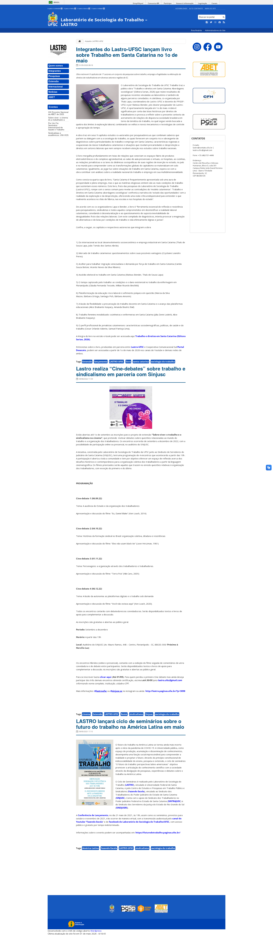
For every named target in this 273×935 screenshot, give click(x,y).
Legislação (202, 3)
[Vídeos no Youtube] (215, 22)
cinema (86, 714)
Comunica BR (153, 3)
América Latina (90, 848)
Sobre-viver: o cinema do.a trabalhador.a (58, 119)
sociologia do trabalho (163, 361)
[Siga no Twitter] (211, 22)
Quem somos (55, 65)
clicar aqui (105, 677)
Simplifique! (138, 3)
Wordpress (96, 930)
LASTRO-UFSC (116, 361)
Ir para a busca (83, 8)
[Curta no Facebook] (207, 22)
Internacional (55, 86)
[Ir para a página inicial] (79, 41)
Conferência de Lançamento (93, 815)
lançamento (100, 361)
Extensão (53, 81)
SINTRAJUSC (174, 801)
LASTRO (129, 784)
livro (128, 361)
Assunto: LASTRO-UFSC (94, 41)
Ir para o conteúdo (55, 8)
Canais (214, 3)
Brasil (57, 2)
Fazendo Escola (136, 791)
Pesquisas (54, 76)
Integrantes (54, 71)
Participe (167, 3)
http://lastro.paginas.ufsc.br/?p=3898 (165, 691)
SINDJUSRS (121, 807)
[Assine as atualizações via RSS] (224, 22)
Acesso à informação (184, 3)
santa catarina (141, 361)
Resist (124, 714)
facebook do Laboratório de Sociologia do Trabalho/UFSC (139, 821)
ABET (51, 97)
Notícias (52, 92)
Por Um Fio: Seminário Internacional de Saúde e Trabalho (56, 126)
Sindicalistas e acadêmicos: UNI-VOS (58, 134)
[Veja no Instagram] (220, 22)
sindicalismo (136, 714)
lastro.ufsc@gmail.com (170, 680)
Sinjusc (149, 714)
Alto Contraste (196, 8)
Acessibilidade (181, 8)
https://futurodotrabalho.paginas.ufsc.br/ (158, 832)
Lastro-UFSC (137, 346)
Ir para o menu (70, 8)
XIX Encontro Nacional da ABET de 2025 (58, 113)
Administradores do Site (215, 30)
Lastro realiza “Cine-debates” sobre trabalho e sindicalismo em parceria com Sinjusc (130, 371)
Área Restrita (196, 30)
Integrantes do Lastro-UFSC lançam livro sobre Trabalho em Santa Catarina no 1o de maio (126, 55)
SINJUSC (120, 797)
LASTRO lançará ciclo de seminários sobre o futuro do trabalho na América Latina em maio (130, 724)
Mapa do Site (210, 8)
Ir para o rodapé (98, 8)
